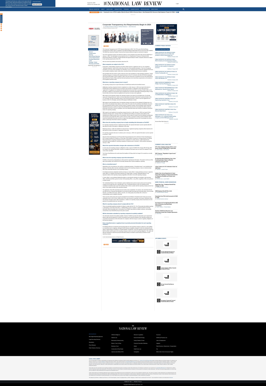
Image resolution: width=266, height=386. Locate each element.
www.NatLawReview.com (131, 361)
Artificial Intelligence (115, 334)
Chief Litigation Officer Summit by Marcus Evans (168, 268)
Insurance (158, 334)
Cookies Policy (9, 6)
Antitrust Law (114, 337)
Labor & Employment (160, 340)
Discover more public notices (161, 121)
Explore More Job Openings (93, 65)
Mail (146, 43)
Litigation (158, 343)
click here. (171, 377)
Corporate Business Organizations (145, 34)
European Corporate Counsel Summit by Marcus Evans (168, 301)
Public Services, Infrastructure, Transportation (166, 346)
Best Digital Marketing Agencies (96, 336)
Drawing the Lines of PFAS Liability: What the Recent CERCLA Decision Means (119, 12)
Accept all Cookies (37, 1)
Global (135, 346)
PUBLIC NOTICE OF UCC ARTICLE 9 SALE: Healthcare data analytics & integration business (165, 66)
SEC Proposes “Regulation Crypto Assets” (165, 153)
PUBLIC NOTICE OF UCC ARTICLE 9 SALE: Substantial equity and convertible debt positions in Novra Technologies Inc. (165, 54)
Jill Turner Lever (160, 178)
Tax (142, 36)
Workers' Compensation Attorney (92, 53)
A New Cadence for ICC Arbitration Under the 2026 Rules (166, 167)
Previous (177, 12)
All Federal (144, 39)
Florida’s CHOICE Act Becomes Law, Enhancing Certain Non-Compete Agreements (166, 211)
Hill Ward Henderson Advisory (93, 38)
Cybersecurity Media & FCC (117, 351)
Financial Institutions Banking (147, 38)
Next (179, 12)
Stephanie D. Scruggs (161, 162)
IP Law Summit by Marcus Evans (167, 285)
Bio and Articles (92, 44)
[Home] (133, 3)
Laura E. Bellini (166, 178)
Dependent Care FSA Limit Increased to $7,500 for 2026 (166, 197)
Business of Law (115, 346)
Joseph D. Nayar (164, 169)
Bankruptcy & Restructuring (117, 340)
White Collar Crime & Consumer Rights (164, 351)
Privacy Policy (149, 360)
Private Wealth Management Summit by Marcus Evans (168, 252)
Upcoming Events (160, 238)
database (103, 361)
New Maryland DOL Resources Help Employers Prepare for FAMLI (155, 12)
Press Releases (92, 345)
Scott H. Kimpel (159, 154)
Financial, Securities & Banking (140, 343)
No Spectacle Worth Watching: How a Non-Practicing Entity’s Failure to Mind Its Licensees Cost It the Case (165, 160)
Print (144, 43)
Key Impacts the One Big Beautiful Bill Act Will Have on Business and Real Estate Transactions (166, 204)
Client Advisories (132, 26)
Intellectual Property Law (161, 337)
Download (148, 43)
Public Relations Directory (94, 347)
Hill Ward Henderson (123, 26)
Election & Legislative (138, 334)
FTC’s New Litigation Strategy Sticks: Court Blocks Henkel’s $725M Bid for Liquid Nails (165, 147)
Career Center (135, 9)
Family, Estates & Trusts (139, 340)
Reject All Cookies (37, 4)
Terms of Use (142, 360)
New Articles (1, 19)
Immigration (136, 351)
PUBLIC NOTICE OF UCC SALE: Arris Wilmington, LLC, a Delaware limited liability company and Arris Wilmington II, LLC (165, 116)
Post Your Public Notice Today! (162, 49)
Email (91, 41)
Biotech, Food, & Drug (116, 343)
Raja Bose (159, 169)
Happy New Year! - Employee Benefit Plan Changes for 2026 (165, 185)
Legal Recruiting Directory (94, 339)
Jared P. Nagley (160, 149)
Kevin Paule (159, 213)
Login (177, 3)
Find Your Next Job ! (93, 49)
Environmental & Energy (139, 337)
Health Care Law (137, 349)
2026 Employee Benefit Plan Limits (163, 191)
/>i (150, 43)
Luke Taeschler (166, 149)
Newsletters (118, 9)
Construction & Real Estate (117, 349)
